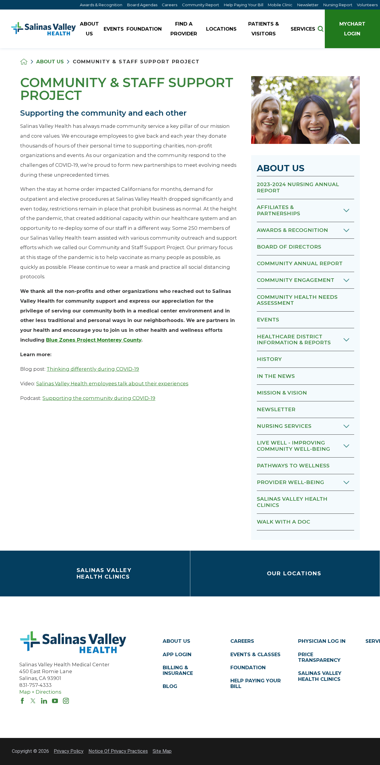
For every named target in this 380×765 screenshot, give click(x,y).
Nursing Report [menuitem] (337, 4)
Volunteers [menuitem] (367, 4)
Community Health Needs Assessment (297, 300)
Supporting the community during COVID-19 (98, 398)
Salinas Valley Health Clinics (292, 502)
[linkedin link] (44, 701)
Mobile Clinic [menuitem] (280, 4)
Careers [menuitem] (169, 4)
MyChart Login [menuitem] (352, 29)
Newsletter (276, 409)
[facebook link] (22, 701)
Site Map (162, 751)
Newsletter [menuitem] (308, 4)
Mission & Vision (282, 392)
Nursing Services (284, 426)
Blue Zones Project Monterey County (93, 340)
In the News (276, 376)
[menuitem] (90, 29)
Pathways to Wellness (293, 465)
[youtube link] (55, 701)
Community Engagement (295, 280)
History (269, 359)
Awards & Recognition (292, 230)
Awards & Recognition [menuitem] (101, 4)
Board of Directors (289, 247)
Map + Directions (40, 692)
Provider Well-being (290, 482)
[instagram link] (66, 701)
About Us (50, 61)
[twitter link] (33, 701)
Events (268, 319)
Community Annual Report (300, 263)
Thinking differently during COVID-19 (93, 369)
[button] (346, 210)
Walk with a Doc (283, 522)
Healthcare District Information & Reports (294, 339)
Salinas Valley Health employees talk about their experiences (112, 384)
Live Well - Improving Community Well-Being (293, 445)
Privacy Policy (68, 751)
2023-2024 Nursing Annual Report (298, 187)
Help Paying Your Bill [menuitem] (243, 4)
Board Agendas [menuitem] (142, 4)
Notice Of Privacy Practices (118, 751)
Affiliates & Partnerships (278, 210)
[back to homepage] (24, 61)
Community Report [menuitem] (200, 4)
